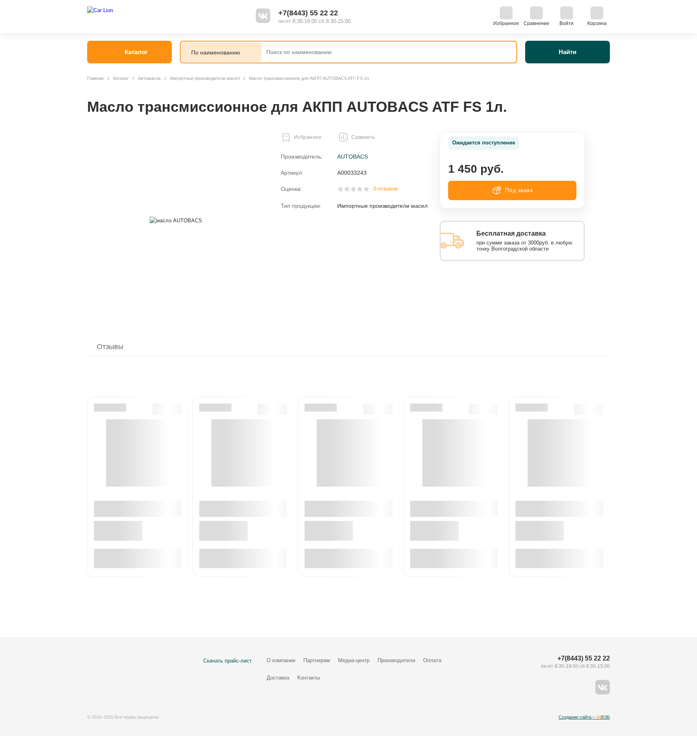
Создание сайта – (584, 717)
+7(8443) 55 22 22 (308, 13)
